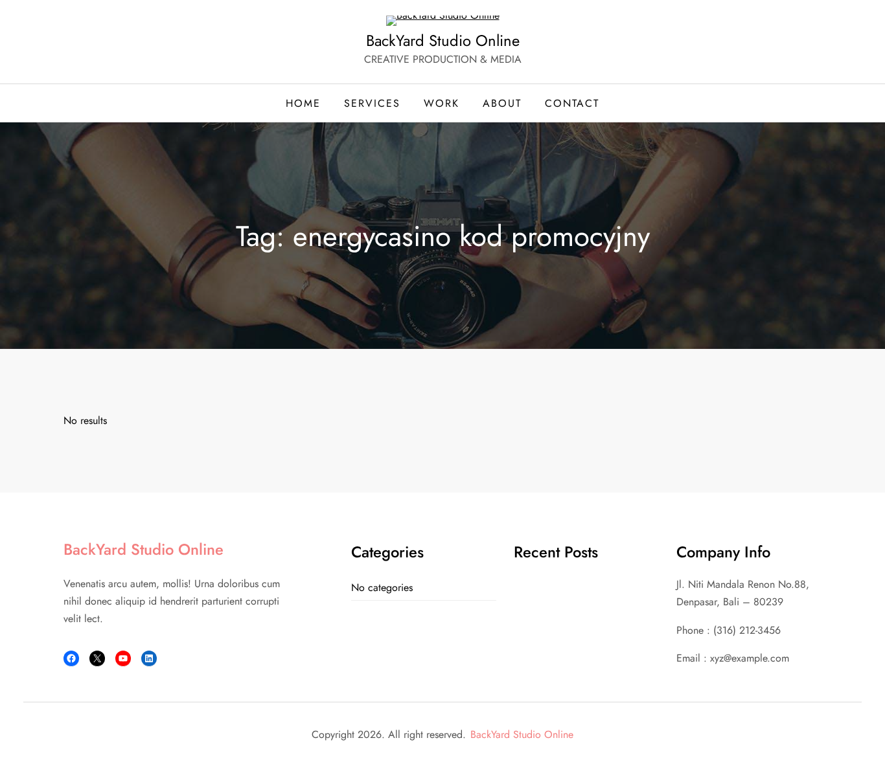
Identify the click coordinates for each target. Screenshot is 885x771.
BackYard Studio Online (443, 40)
